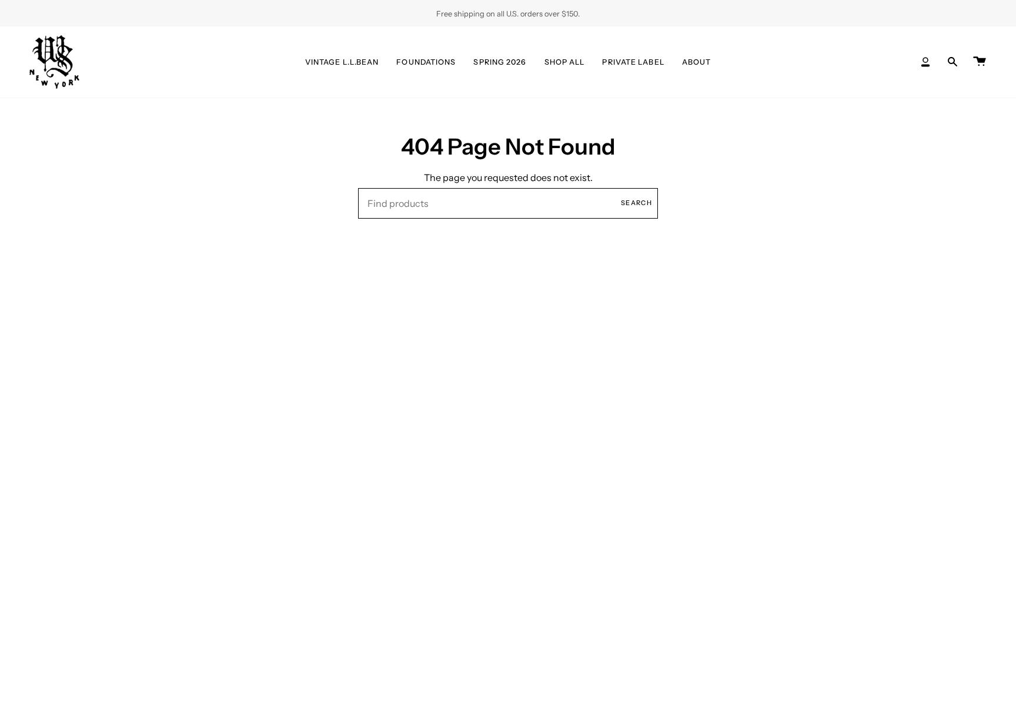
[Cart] (979, 62)
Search (636, 203)
